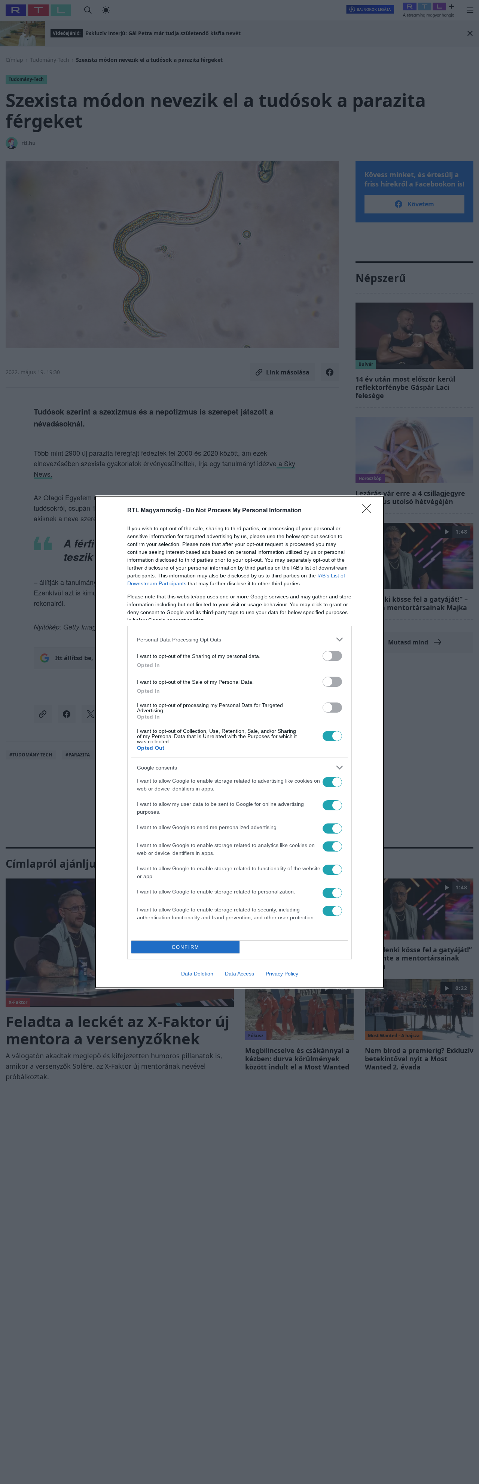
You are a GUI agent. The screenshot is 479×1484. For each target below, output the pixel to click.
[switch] (332, 656)
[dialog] (239, 742)
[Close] (369, 511)
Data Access (239, 974)
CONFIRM (185, 947)
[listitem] (239, 639)
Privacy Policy (282, 974)
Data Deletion (197, 974)
